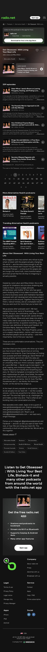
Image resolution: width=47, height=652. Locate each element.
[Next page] (21, 187)
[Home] (4, 24)
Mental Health (38, 444)
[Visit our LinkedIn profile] (29, 614)
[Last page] (26, 187)
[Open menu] (44, 17)
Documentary (32, 440)
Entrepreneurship (9, 444)
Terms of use (8, 587)
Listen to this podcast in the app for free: (18, 30)
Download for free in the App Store (23, 40)
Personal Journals (9, 448)
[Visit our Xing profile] (34, 614)
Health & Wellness (24, 444)
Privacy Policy (8, 591)
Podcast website (8, 434)
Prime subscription (34, 599)
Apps (29, 591)
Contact (30, 587)
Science (21, 448)
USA (25, 633)
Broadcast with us (33, 576)
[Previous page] (11, 175)
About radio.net (32, 564)
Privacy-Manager (10, 603)
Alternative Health (9, 59)
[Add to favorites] (37, 50)
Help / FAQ (31, 595)
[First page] (6, 175)
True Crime (21, 452)
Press (29, 568)
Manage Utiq (8, 599)
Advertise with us (33, 572)
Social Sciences (32, 448)
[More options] (43, 50)
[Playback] (41, 69)
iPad (5, 619)
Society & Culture (9, 452)
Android (6, 623)
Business (22, 59)
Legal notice (8, 595)
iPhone (6, 615)
